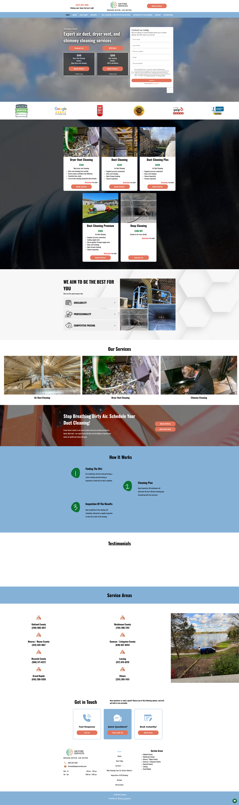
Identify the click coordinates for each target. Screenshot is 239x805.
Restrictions (88, 182)
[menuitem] (67, 15)
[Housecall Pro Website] (124, 799)
